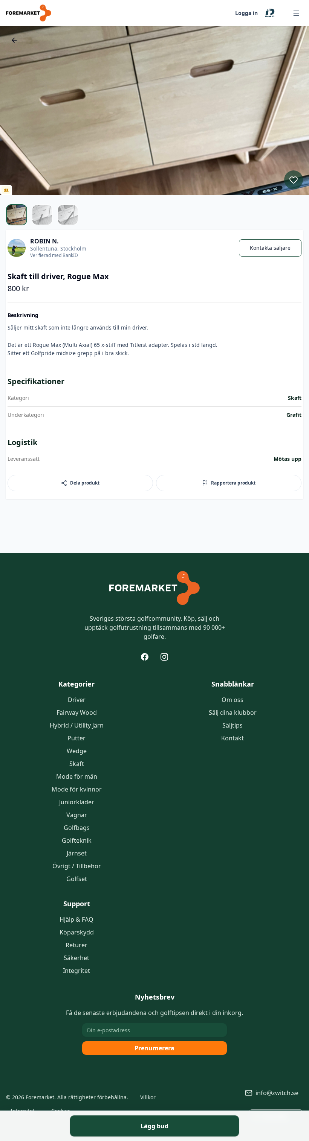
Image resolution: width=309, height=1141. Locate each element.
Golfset (76, 879)
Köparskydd (77, 932)
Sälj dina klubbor (233, 712)
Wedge (77, 751)
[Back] (14, 40)
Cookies (60, 1110)
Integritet (76, 970)
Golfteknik (77, 840)
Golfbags (77, 827)
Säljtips (232, 725)
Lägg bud (154, 1126)
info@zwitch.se (276, 1093)
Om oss (232, 700)
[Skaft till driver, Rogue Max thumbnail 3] (67, 214)
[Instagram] (164, 657)
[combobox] (276, 1116)
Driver (77, 700)
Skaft (76, 764)
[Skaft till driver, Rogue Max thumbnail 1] (16, 214)
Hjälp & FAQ (76, 919)
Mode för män (76, 776)
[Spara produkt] (293, 179)
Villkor (148, 1097)
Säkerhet (76, 958)
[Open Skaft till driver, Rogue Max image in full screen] (154, 110)
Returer (76, 945)
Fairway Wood (77, 712)
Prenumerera (154, 1048)
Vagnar (76, 815)
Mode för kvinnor (77, 789)
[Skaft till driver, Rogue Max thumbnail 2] (42, 214)
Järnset (77, 853)
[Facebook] (144, 657)
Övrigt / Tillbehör (76, 866)
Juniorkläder (76, 802)
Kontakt (232, 738)
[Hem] (154, 588)
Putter (76, 738)
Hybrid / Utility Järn (77, 725)
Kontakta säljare (270, 247)
